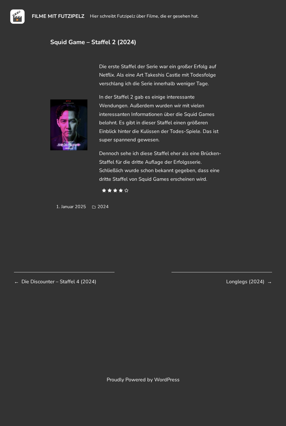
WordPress (167, 379)
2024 (103, 207)
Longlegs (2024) (245, 281)
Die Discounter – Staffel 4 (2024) (59, 281)
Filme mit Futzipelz (58, 16)
